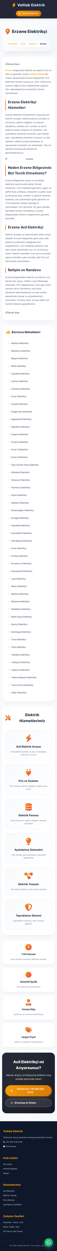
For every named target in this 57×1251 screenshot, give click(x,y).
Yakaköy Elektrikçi (20, 654)
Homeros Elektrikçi (20, 487)
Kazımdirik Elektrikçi (21, 533)
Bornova (33, 44)
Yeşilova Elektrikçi (20, 670)
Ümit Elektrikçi (18, 647)
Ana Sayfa (12, 44)
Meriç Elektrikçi (19, 586)
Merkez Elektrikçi (19, 594)
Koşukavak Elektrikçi (21, 571)
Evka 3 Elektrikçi (19, 449)
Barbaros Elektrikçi (20, 351)
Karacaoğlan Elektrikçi (22, 510)
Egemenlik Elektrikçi (21, 419)
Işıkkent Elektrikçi (20, 502)
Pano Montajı (8, 1200)
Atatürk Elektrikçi (19, 343)
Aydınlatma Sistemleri (12, 1204)
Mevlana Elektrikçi (20, 601)
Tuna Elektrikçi (18, 639)
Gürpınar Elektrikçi (20, 480)
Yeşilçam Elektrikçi (20, 662)
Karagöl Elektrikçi (20, 518)
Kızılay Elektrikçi (19, 556)
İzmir (23, 44)
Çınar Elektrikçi (19, 396)
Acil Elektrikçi (9, 1191)
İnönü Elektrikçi (19, 495)
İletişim (6, 1173)
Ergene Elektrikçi (19, 434)
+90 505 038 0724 (30, 13)
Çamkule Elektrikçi (20, 389)
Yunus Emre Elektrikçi (22, 685)
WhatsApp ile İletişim (25, 1102)
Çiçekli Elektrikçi (19, 404)
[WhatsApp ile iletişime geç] (48, 1241)
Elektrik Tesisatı (10, 1195)
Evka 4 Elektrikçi (19, 457)
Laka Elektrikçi (18, 578)
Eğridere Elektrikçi (20, 426)
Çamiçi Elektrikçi (19, 381)
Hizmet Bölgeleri (10, 1169)
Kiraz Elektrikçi (18, 548)
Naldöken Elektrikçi (21, 609)
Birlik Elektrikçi (18, 366)
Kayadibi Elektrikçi (20, 525)
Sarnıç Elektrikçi (19, 624)
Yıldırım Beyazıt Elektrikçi (24, 677)
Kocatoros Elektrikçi (21, 563)
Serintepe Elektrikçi (21, 632)
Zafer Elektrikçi (18, 692)
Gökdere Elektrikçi (20, 472)
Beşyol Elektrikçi (19, 358)
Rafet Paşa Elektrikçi (21, 616)
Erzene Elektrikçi (19, 442)
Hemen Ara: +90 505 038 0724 (30, 1091)
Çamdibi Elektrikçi (20, 373)
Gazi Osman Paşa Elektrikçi (25, 464)
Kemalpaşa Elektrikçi (21, 540)
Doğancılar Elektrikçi (21, 411)
